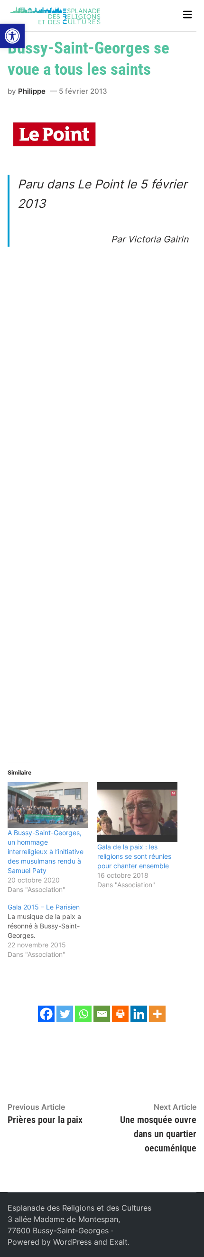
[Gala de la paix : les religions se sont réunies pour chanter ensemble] (137, 812)
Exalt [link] (119, 1242)
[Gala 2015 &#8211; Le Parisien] (52, 930)
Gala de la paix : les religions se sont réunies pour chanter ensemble (134, 856)
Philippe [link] (32, 91)
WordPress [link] (72, 1242)
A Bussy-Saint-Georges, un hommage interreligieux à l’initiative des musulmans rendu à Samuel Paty (45, 851)
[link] (12, 36)
